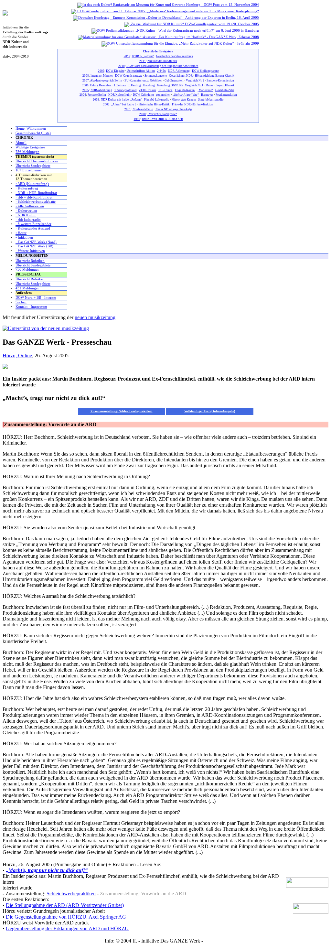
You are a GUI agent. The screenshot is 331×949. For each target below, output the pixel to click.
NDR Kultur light (119, 94)
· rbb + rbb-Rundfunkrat (34, 197)
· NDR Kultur (26, 215)
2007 (85, 80)
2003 (96, 99)
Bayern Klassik (225, 85)
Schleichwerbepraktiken (71, 893)
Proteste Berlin (97, 94)
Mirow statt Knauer (184, 99)
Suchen (21, 302)
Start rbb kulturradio (211, 99)
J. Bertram (120, 85)
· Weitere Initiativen (30, 251)
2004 (83, 94)
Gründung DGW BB (170, 85)
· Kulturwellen (26, 210)
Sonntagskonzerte (155, 75)
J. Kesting (134, 85)
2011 (142, 61)
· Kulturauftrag (27, 188)
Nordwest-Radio (143, 109)
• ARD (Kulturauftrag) (32, 184)
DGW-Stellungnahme (205, 70)
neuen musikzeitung (95, 317)
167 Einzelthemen (29, 170)
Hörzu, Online (17, 355)
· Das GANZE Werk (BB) (34, 246)
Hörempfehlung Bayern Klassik (214, 75)
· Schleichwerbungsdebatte (36, 201)
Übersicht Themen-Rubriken (37, 161)
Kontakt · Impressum (31, 306)
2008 (85, 75)
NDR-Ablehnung (179, 70)
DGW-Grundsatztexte (128, 75)
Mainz (209, 85)
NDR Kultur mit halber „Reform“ (121, 99)
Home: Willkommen (31, 128)
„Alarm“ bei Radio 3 (123, 104)
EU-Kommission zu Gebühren (143, 80)
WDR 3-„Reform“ (143, 56)
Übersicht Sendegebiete (33, 165)
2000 (142, 114)
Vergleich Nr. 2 (195, 80)
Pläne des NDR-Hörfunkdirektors (193, 104)
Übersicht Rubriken (30, 261)
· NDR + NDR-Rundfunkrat (36, 193)
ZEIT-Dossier (147, 90)
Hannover (207, 94)
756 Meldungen (27, 152)
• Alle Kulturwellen (30, 206)
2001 (127, 109)
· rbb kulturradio (28, 219)
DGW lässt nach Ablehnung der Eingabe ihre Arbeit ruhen (162, 66)
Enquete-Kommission (220, 80)
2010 (121, 66)
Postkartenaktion (226, 94)
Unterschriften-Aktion (141, 70)
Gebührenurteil (174, 80)
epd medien (163, 94)
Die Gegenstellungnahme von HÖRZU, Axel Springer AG (66, 917)
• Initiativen (24, 237)
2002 (106, 104)
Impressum (215, 941)
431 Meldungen (27, 288)
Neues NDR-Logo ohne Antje (173, 109)
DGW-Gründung (143, 94)
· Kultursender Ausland (33, 228)
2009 (101, 70)
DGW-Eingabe (115, 70)
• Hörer (21, 233)
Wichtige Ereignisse (30, 147)
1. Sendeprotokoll (125, 90)
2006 (85, 85)
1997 (137, 119)
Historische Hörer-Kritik (154, 104)
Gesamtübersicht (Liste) (33, 133)
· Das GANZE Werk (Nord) (36, 242)
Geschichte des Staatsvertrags (174, 56)
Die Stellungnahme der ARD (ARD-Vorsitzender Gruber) (65, 905)
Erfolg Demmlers (101, 85)
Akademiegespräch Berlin (106, 80)
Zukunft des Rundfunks (162, 61)
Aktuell (21, 143)
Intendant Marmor (102, 75)
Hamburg (149, 85)
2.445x (161, 70)
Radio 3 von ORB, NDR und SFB (162, 119)
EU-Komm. (165, 90)
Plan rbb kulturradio (156, 99)
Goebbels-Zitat (224, 90)
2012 (127, 56)
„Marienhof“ (205, 90)
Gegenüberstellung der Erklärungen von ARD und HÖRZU (67, 928)
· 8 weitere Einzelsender (33, 224)
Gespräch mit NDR (181, 75)
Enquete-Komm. (185, 90)
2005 (85, 90)
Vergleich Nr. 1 (194, 85)
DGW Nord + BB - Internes (36, 297)
